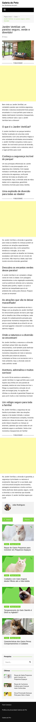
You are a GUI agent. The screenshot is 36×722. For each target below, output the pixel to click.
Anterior (8, 519)
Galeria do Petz (10, 2)
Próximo (27, 519)
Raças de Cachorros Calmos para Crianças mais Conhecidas (21, 686)
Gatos (5, 37)
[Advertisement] (18, 83)
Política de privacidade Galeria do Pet (14, 710)
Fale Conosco (6, 705)
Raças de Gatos (15, 544)
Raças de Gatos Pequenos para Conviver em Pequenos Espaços (23, 677)
